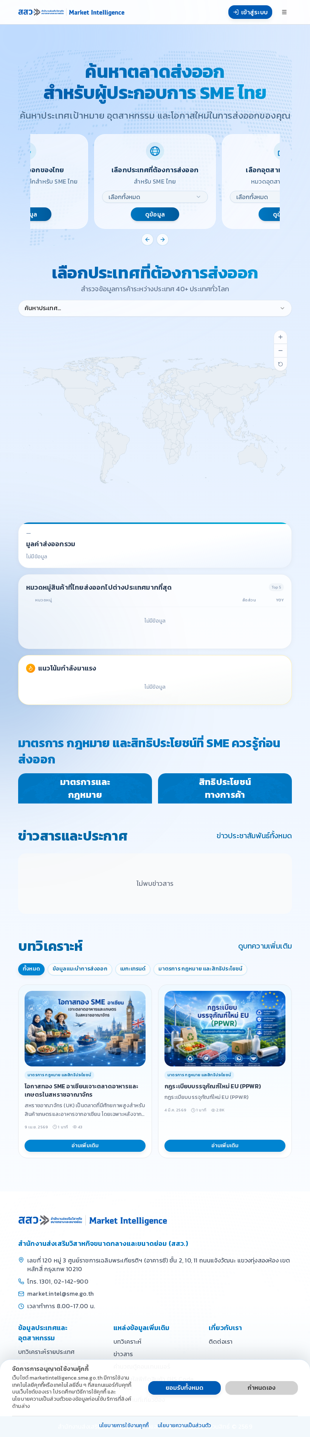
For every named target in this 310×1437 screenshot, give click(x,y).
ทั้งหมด (31, 969)
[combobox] (155, 197)
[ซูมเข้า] (280, 337)
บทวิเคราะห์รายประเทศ (46, 1351)
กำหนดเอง (262, 1387)
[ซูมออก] (280, 350)
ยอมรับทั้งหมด (185, 1387)
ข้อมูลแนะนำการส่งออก (80, 969)
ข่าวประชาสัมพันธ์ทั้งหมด (254, 835)
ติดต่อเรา (220, 1341)
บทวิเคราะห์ (127, 1341)
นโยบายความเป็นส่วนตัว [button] (184, 1425)
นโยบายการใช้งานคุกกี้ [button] (124, 1425)
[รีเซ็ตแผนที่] (280, 364)
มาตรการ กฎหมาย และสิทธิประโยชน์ (200, 969)
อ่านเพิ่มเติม (85, 1146)
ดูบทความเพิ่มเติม (265, 946)
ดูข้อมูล (155, 214)
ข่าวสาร (123, 1353)
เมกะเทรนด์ (133, 969)
